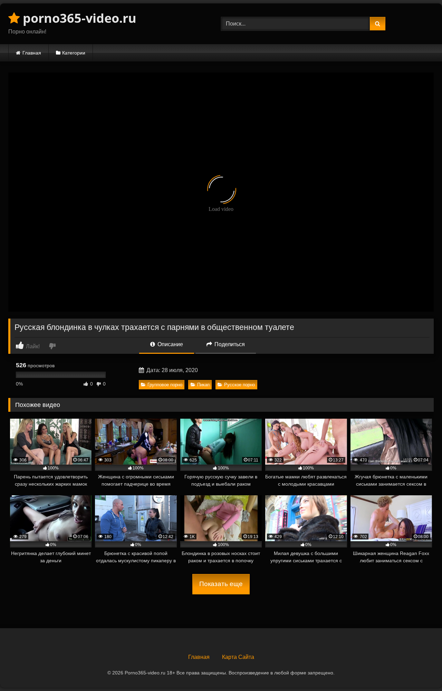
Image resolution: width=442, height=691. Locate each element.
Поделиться (229, 344)
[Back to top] (420, 670)
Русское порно (239, 384)
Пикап (203, 384)
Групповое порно (164, 384)
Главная (31, 53)
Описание (169, 344)
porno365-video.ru (78, 18)
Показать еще (221, 583)
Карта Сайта (238, 657)
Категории (73, 53)
